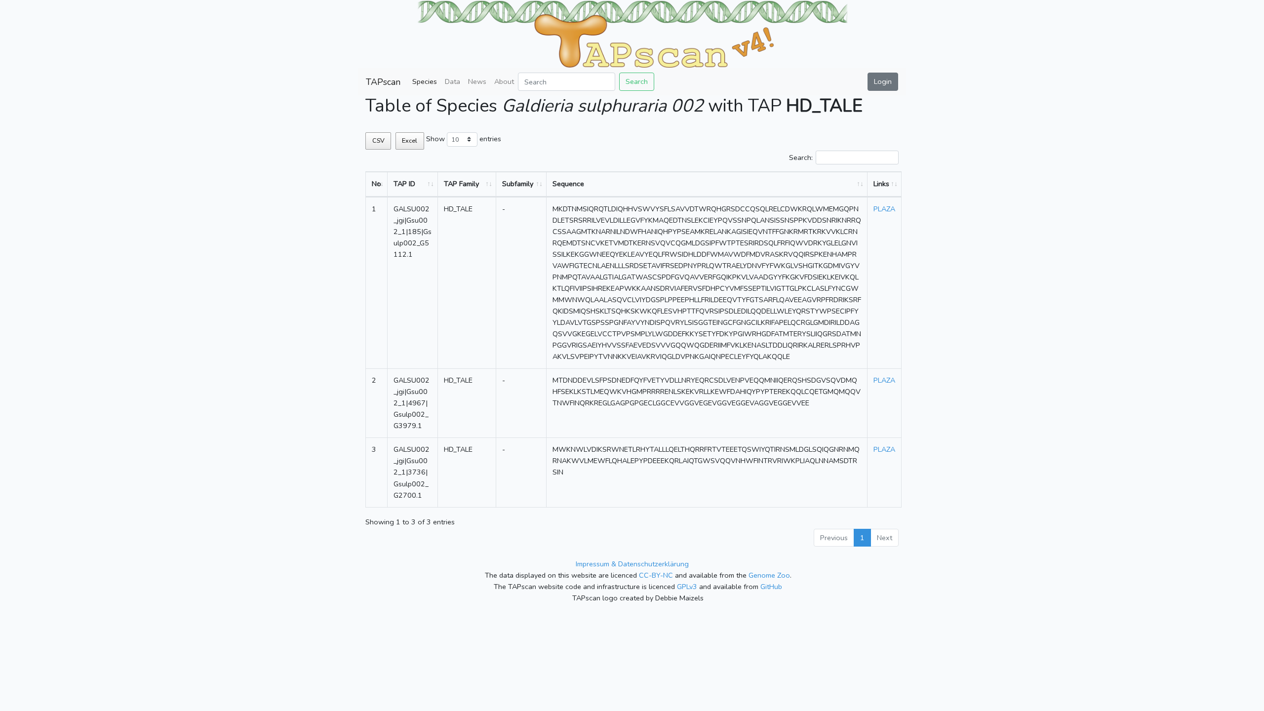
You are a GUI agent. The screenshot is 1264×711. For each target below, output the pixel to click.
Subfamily (517, 184)
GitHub (771, 587)
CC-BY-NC (656, 575)
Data (452, 81)
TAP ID (404, 184)
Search (637, 81)
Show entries (463, 139)
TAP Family (461, 184)
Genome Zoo (769, 575)
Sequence (568, 184)
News (477, 81)
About (504, 81)
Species (424, 81)
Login (883, 81)
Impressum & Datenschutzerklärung (632, 564)
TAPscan (383, 82)
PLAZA (884, 209)
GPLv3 (687, 587)
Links (881, 184)
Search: (801, 157)
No (376, 184)
